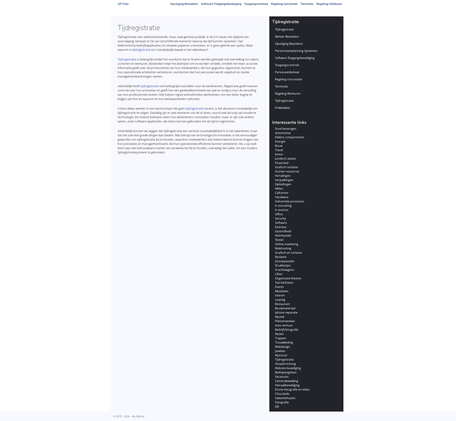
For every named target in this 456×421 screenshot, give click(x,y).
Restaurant (282, 304)
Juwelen (280, 351)
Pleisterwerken (285, 321)
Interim (280, 295)
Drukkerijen (283, 265)
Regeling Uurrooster (284, 4)
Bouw (279, 146)
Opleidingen (283, 184)
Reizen (279, 334)
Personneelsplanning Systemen (296, 51)
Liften (279, 274)
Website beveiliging (288, 368)
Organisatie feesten (288, 278)
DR (277, 407)
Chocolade (282, 394)
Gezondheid (283, 231)
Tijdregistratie (127, 59)
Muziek (279, 317)
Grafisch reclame (286, 167)
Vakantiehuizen (285, 398)
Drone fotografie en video (292, 389)
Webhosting (283, 248)
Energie (280, 141)
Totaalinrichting (285, 364)
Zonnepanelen (284, 261)
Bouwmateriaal (285, 308)
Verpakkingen (284, 180)
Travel (279, 150)
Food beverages (285, 129)
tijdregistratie (141, 50)
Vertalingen (283, 176)
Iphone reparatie (286, 312)
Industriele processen (289, 201)
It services (281, 210)
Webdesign (282, 347)
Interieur (281, 227)
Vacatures (282, 377)
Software (281, 223)
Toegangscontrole (256, 4)
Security (280, 218)
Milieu (279, 188)
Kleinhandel (283, 235)
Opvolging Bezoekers (184, 4)
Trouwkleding (284, 342)
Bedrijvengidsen (286, 372)
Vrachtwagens (284, 270)
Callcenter (282, 193)
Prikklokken (282, 108)
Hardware (281, 197)
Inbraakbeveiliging (287, 385)
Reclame (280, 257)
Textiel (279, 240)
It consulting (283, 206)
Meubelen (281, 291)
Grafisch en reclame (288, 253)
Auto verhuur (284, 325)
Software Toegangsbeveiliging (221, 4)
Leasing (280, 300)
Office (279, 214)
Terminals (307, 4)
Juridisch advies (285, 159)
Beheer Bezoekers (287, 36)
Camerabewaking (286, 381)
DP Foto (123, 4)
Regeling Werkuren (329, 4)
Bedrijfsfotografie (286, 330)
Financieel (281, 163)
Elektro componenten (289, 137)
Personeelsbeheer (287, 72)
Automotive (283, 133)
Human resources (287, 171)
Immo (279, 154)
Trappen (280, 338)
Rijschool (281, 355)
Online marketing (286, 244)
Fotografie (282, 402)
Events (279, 287)
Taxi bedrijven (284, 283)
